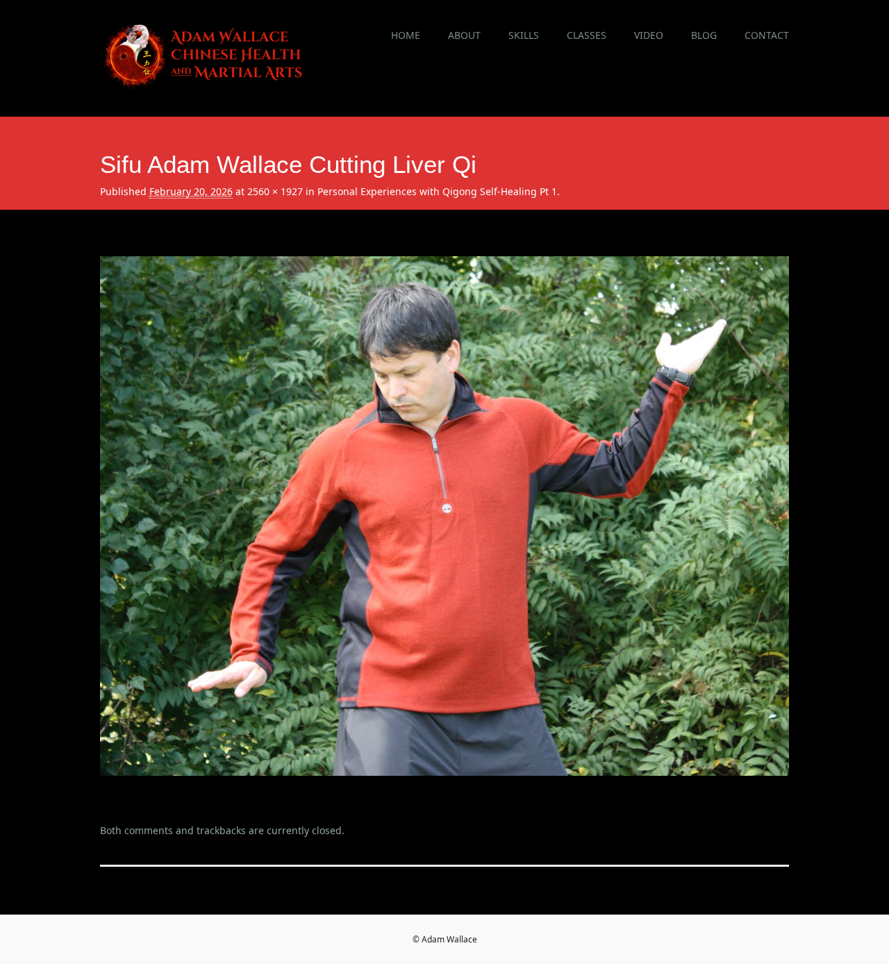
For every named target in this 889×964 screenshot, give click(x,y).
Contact (767, 35)
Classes (586, 35)
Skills (523, 35)
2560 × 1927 (275, 191)
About (464, 35)
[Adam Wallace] (204, 86)
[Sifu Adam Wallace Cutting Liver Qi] (445, 788)
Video (648, 35)
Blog (704, 35)
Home (405, 35)
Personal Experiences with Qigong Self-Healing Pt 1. (438, 191)
